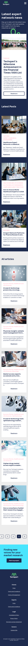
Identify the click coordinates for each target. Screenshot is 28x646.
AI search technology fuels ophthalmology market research (13, 420)
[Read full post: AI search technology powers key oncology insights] (14, 273)
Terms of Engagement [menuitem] (14, 595)
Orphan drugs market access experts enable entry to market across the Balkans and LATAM (13, 466)
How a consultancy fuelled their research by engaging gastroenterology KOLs (13, 510)
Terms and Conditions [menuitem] (14, 591)
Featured (6, 58)
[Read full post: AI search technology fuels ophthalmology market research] (14, 404)
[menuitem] (14, 584)
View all (4, 110)
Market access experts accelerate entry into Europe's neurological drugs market (14, 377)
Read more (14, 93)
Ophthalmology (17, 416)
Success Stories (8, 283)
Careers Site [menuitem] (14, 630)
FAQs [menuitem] (14, 588)
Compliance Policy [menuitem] (14, 615)
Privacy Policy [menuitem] (14, 618)
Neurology (15, 371)
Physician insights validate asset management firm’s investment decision (13, 333)
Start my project (14, 560)
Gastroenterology (18, 505)
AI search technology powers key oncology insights (11, 290)
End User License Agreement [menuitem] (14, 622)
